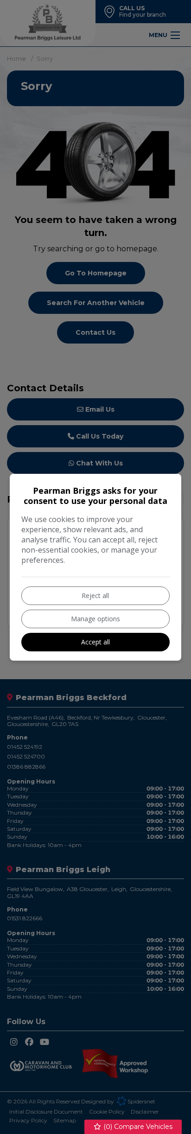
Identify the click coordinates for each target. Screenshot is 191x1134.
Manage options (95, 618)
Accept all (95, 641)
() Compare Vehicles (137, 1126)
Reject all (95, 595)
